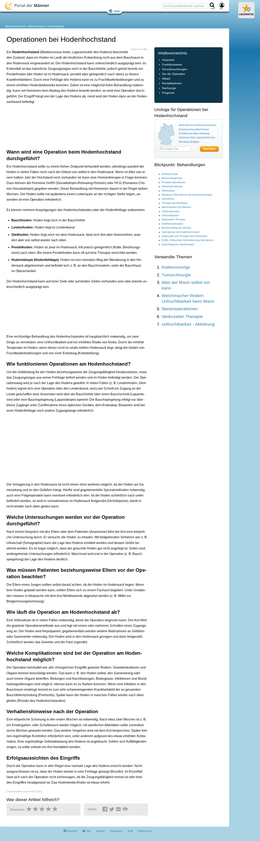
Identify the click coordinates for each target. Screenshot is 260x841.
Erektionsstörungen (172, 223)
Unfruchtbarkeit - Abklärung (188, 324)
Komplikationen (172, 83)
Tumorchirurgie (176, 274)
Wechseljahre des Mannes (176, 207)
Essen (205, 129)
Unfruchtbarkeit (170, 215)
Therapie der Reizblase (175, 203)
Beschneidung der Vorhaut (176, 227)
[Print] (126, 809)
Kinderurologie (56, 26)
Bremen (190, 125)
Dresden (211, 125)
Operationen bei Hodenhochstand (180, 232)
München (210, 137)
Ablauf (166, 78)
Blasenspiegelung (172, 178)
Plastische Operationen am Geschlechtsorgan (187, 194)
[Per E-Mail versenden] (119, 809)
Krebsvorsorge (170, 174)
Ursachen (168, 59)
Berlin (182, 125)
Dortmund (200, 125)
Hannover (184, 137)
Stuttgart (194, 141)
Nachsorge (169, 88)
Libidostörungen (171, 211)
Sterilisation (168, 190)
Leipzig (200, 137)
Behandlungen (36, 26)
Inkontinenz (168, 198)
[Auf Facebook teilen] (106, 809)
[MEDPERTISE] (246, 16)
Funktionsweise (172, 64)
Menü (117, 11)
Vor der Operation (173, 73)
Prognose (168, 92)
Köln (192, 137)
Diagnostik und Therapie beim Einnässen (184, 236)
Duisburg (184, 129)
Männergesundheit (15, 26)
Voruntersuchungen (174, 69)
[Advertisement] (69, 125)
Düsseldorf (196, 129)
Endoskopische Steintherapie (178, 244)
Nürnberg (184, 141)
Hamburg (204, 133)
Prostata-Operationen (173, 182)
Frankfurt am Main (189, 133)
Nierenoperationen (172, 186)
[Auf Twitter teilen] (112, 809)
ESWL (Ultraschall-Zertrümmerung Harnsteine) (187, 240)
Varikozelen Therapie (173, 219)
